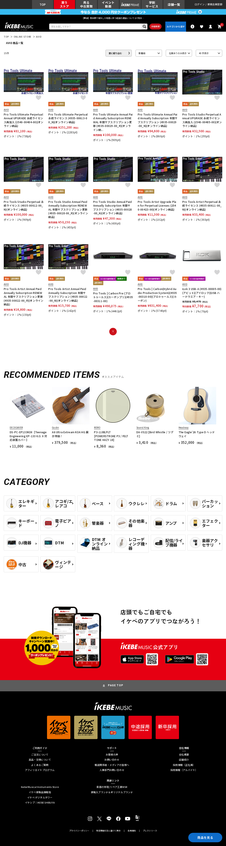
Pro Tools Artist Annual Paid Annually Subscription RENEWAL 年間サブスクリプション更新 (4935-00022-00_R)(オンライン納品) (23, 296)
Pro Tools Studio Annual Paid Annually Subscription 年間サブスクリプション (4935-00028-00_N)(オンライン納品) (112, 207)
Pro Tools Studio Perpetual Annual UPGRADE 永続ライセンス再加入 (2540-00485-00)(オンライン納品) (202, 120)
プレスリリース (150, 831)
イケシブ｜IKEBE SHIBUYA (40, 802)
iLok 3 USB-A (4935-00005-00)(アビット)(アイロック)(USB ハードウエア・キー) (202, 292)
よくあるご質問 (40, 764)
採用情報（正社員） (184, 764)
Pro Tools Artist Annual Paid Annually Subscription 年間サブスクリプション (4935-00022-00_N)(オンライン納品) (67, 294)
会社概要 (184, 754)
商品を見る (205, 837)
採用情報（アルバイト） (184, 770)
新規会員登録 (214, 4)
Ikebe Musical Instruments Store (40, 786)
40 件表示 (204, 53)
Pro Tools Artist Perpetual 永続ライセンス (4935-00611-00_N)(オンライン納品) (202, 205)
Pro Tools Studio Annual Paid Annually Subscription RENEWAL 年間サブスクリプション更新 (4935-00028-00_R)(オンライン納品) (68, 209)
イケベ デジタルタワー (39, 797)
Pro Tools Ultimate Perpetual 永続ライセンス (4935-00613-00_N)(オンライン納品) (68, 118)
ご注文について (40, 754)
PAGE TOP (115, 685)
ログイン (200, 4)
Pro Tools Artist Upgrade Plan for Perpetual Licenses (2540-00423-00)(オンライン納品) (157, 205)
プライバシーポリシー (79, 831)
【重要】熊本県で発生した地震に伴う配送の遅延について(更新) (113, 18)
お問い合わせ (111, 759)
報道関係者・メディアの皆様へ (112, 764)
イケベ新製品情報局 (40, 792)
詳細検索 (155, 26)
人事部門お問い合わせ (112, 770)
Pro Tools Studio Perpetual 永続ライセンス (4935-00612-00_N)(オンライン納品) (24, 205)
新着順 (142, 53)
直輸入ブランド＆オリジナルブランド (112, 792)
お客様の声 (112, 754)
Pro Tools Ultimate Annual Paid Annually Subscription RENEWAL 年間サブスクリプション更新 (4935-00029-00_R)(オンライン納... (113, 122)
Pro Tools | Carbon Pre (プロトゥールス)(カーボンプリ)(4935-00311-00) (113, 297)
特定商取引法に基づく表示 (108, 831)
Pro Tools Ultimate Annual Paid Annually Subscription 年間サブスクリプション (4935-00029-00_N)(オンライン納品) (157, 120)
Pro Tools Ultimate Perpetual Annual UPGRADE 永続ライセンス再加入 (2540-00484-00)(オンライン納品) (23, 120)
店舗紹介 (184, 759)
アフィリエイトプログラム (40, 770)
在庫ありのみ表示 (177, 53)
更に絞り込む (115, 53)
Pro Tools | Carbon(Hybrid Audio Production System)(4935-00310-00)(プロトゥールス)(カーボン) (157, 294)
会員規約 (132, 831)
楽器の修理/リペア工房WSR (111, 786)
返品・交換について (40, 759)
